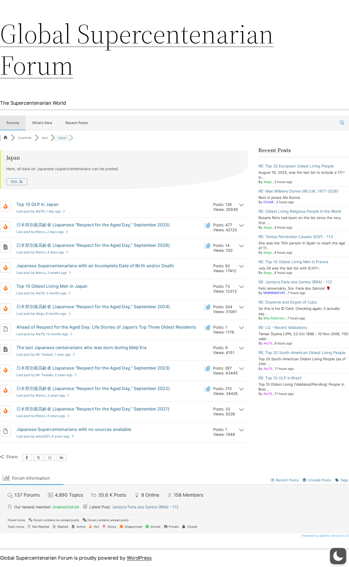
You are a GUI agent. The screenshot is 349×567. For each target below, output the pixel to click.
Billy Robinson (274, 318)
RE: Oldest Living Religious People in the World (299, 211)
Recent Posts (76, 123)
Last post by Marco (40, 232)
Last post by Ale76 (38, 211)
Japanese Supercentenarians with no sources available (73, 429)
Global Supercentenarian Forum (137, 49)
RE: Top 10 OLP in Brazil (279, 378)
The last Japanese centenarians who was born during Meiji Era (81, 347)
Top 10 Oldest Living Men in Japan (52, 286)
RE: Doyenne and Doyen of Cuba (287, 302)
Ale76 (267, 343)
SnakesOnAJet (66, 507)
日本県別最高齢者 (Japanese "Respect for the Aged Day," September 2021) (92, 409)
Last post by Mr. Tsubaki (43, 354)
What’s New (42, 123)
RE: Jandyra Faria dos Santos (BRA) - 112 (295, 282)
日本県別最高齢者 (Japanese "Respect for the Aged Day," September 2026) (93, 245)
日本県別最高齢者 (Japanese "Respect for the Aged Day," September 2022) (93, 388)
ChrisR (268, 202)
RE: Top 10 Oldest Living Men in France (293, 261)
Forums (13, 123)
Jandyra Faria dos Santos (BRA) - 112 (145, 507)
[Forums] (5, 138)
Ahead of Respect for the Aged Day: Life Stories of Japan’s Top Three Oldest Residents (106, 327)
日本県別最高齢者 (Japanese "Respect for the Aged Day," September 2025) (93, 224)
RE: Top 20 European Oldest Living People (296, 166)
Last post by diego (41, 313)
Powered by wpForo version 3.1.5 (325, 536)
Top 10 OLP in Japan (37, 204)
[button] (338, 556)
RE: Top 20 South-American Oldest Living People (301, 352)
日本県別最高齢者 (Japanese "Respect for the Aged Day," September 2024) (93, 306)
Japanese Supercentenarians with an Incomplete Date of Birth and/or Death (95, 265)
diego (267, 182)
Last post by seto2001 (43, 436)
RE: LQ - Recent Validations (282, 327)
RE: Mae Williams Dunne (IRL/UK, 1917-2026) (298, 191)
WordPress (139, 558)
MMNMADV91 (274, 293)
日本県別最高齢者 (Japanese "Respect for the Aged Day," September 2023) (93, 368)
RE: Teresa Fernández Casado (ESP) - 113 (295, 236)
